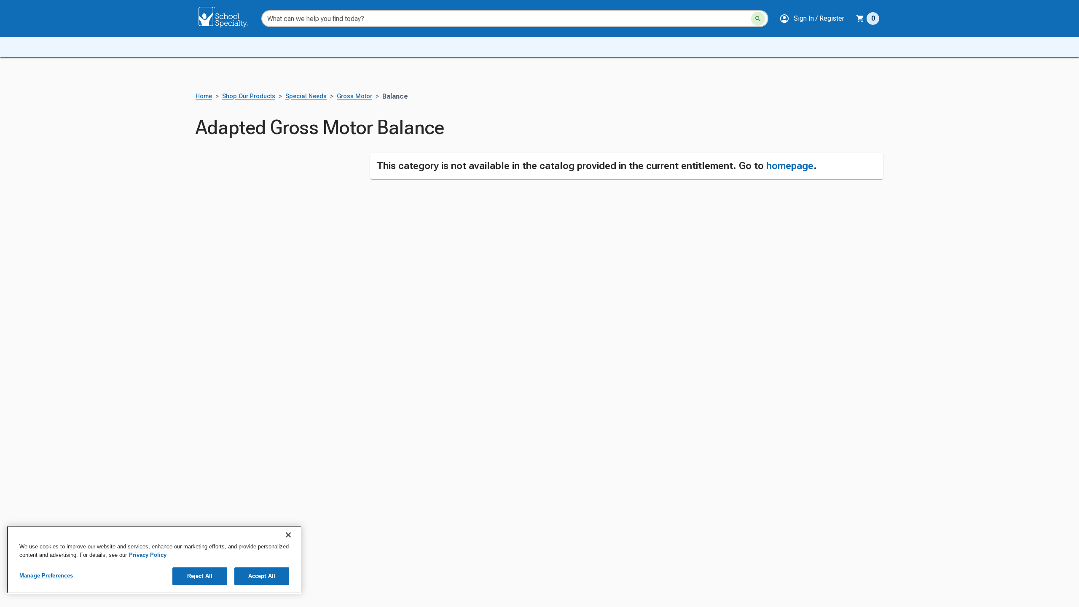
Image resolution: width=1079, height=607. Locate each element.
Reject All (199, 576)
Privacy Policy (147, 555)
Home (204, 96)
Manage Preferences (46, 575)
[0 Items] (860, 18)
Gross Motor (354, 96)
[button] (811, 18)
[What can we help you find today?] (758, 19)
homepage (789, 166)
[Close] (288, 535)
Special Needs (306, 96)
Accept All (261, 576)
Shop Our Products (248, 96)
